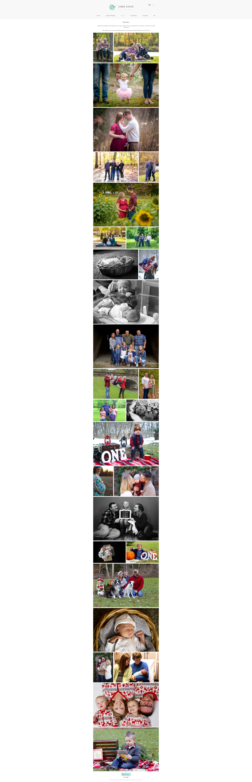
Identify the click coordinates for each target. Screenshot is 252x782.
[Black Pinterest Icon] (126, 777)
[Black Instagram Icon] (127, 777)
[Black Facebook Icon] (124, 777)
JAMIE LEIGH (126, 6)
